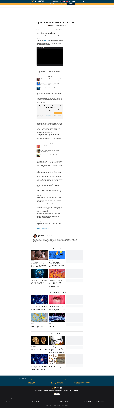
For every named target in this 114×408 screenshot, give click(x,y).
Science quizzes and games (78, 379)
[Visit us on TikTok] (67, 1)
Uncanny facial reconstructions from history (57, 383)
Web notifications (87, 399)
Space (57, 3)
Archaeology (39, 3)
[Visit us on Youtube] (64, 1)
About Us (60, 398)
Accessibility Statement (11, 398)
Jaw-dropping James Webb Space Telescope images (59, 379)
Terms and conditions (88, 398)
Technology (61, 3)
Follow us (57, 29)
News (65, 25)
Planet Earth (52, 3)
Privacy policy (9, 399)
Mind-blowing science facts (78, 383)
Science (47, 3)
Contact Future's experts (37, 398)
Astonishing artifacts (31, 383)
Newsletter (61, 29)
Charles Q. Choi (53, 25)
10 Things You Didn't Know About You (44, 230)
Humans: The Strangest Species (43, 228)
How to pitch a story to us (64, 401)
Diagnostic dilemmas (31, 382)
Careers (8, 401)
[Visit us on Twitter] (61, 1)
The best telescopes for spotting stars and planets (82, 382)
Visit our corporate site (74, 390)
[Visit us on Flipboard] (66, 1)
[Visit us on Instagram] (63, 1)
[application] (50, 56)
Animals (34, 3)
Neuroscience (58, 20)
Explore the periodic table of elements (57, 382)
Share (38, 29)
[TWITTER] (38, 236)
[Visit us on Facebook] (60, 1)
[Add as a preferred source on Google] (57, 394)
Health (43, 3)
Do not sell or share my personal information (94, 401)
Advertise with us (62, 399)
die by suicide (46, 40)
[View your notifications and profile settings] (81, 1)
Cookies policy (35, 399)
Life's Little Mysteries (31, 379)
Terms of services (48, 115)
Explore (65, 3)
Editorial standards (36, 401)
